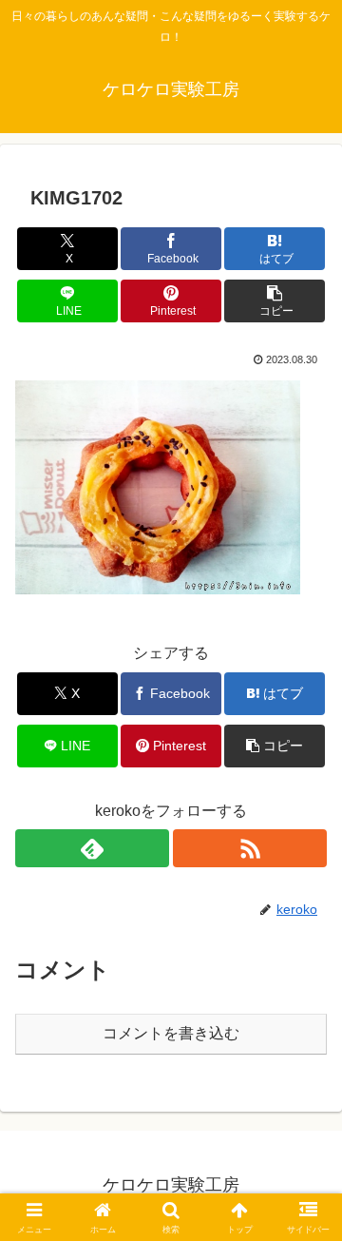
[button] (275, 301)
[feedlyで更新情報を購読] (92, 848)
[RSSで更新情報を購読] (250, 848)
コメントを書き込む (171, 1033)
